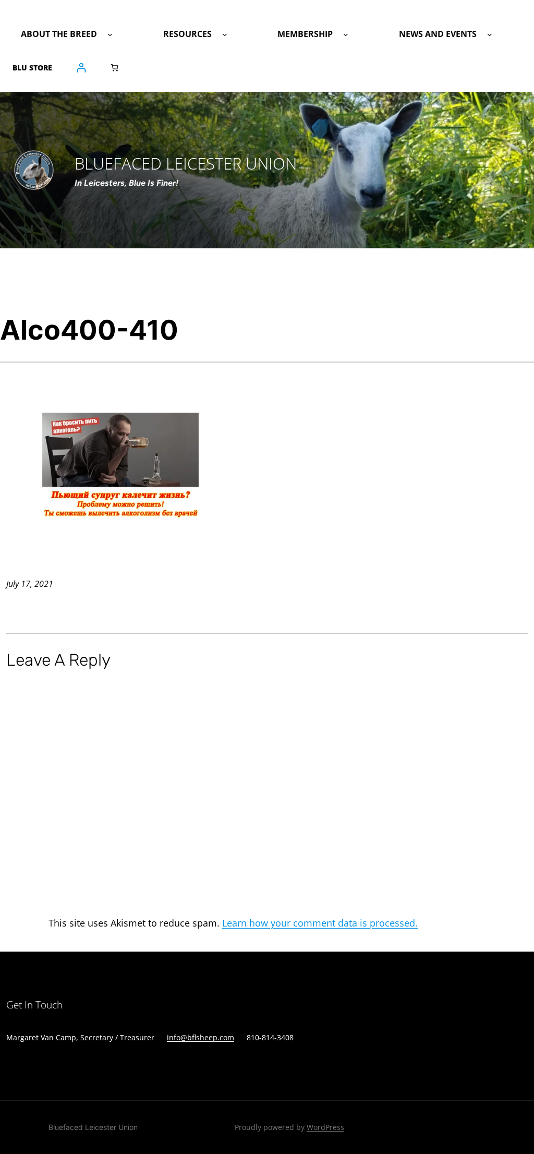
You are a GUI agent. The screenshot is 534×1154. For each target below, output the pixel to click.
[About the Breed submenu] (110, 34)
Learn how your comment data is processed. (320, 923)
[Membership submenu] (345, 34)
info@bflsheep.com (200, 1037)
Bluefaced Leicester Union (93, 1127)
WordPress (325, 1127)
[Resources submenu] (224, 34)
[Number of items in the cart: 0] (114, 67)
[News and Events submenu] (489, 34)
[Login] (81, 67)
